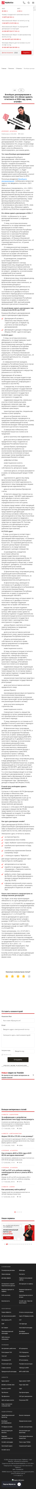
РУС (21, 90)
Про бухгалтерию (24, 1392)
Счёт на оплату (6, 1295)
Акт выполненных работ (9, 1316)
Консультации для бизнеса (7, 1431)
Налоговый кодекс (7, 1446)
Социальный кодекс (25, 1446)
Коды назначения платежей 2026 (7, 1405)
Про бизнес (5, 1392)
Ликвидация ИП (6, 1360)
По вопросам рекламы (8, 1270)
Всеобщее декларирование (24, 1332)
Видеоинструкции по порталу (25, 1290)
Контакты (22, 1274)
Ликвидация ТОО (24, 1356)
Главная (4, 68)
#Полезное (5, 131)
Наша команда (6, 1274)
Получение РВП (23, 1400)
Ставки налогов (6, 1367)
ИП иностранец (23, 1360)
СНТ (20, 1320)
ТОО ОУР (4, 1356)
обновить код (7, 1054)
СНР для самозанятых (25, 1396)
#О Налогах (13, 131)
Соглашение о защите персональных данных (8, 1284)
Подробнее (26, 52)
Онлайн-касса (6, 1449)
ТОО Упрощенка (24, 1352)
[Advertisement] (18, 78)
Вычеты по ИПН (6, 1388)
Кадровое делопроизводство (7, 1437)
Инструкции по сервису (26, 1283)
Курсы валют (5, 1381)
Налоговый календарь (25, 1327)
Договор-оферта (6, 1278)
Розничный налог (7, 1364)
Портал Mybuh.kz (6, 1312)
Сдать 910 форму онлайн (26, 1316)
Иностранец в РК (6, 1320)
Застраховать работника (9, 1348)
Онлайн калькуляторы (25, 1427)
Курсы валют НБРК (24, 1381)
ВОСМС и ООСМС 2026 (8, 1384)
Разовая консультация (25, 1364)
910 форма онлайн (7, 1427)
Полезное (11, 68)
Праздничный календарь (9, 1371)
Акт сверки (5, 1327)
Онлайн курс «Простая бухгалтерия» (25, 1302)
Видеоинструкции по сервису (8, 1290)
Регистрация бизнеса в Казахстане (26, 1437)
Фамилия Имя (7, 1016)
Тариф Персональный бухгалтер (8, 1416)
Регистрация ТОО (7, 1352)
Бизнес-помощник (24, 1415)
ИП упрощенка (23, 1348)
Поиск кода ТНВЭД (24, 1442)
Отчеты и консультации (26, 1312)
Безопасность (6, 1301)
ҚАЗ (15, 90)
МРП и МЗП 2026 (24, 1371)
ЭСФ (3, 1323)
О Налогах (19, 68)
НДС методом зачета (8, 1400)
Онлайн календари (7, 1442)
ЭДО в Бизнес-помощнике (6, 1338)
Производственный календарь (7, 1332)
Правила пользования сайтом (25, 1279)
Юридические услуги (25, 1421)
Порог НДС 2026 (23, 1384)
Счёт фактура (23, 1323)
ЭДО (20, 1388)
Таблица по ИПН (24, 1367)
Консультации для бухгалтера (24, 1431)
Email (3, 1025)
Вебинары (22, 1270)
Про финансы (6, 1396)
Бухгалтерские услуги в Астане (26, 1296)
